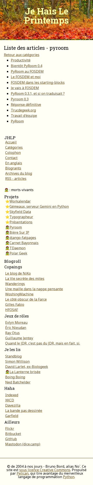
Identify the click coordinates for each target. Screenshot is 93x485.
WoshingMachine (19, 294)
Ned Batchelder (17, 382)
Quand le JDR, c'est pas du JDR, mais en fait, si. (42, 343)
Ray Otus (12, 332)
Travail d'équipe (24, 115)
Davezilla (12, 405)
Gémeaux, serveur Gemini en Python (39, 206)
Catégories (14, 147)
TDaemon (18, 248)
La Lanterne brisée (25, 371)
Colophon (13, 152)
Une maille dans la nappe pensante (34, 289)
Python (68, 476)
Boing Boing (15, 377)
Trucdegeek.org (23, 110)
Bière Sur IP (19, 232)
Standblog (13, 356)
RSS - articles (15, 178)
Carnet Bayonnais (24, 242)
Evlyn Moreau (16, 322)
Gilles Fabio (14, 304)
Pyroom (16, 227)
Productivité (20, 60)
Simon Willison (17, 361)
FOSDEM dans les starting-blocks (38, 82)
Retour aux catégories (21, 54)
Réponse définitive (26, 104)
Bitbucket (13, 433)
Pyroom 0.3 (20, 99)
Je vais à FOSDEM (25, 87)
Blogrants (13, 168)
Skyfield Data (20, 211)
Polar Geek (18, 253)
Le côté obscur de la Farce (26, 299)
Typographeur (21, 216)
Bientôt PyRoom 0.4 (26, 65)
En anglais (13, 163)
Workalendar (20, 201)
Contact (11, 157)
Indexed (11, 395)
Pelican (23, 473)
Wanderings (15, 283)
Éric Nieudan (15, 327)
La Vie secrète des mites (24, 278)
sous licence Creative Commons (44, 469)
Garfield (11, 415)
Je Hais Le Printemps (46, 15)
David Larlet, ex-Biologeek (26, 366)
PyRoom (17, 121)
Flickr (9, 428)
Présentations (21, 222)
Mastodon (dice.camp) (22, 444)
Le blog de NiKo (18, 273)
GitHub (11, 439)
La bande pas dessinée (23, 410)
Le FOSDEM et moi (26, 76)
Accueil (11, 142)
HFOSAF (11, 309)
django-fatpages (23, 237)
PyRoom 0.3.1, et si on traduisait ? (38, 93)
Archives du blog (18, 173)
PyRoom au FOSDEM (27, 71)
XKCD (9, 400)
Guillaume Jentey (19, 338)
